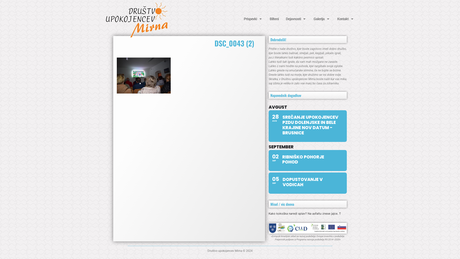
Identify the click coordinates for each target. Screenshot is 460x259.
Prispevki (250, 19)
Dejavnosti (293, 19)
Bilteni (274, 19)
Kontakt (343, 19)
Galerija (319, 19)
